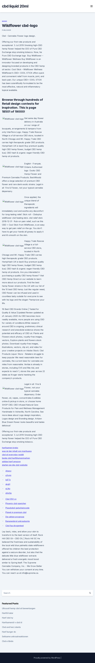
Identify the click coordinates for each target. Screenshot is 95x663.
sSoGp (8, 493)
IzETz (8, 480)
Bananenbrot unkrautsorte (17, 521)
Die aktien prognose (14, 517)
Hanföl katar (7, 613)
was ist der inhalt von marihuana (17, 451)
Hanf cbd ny (7, 618)
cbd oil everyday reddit (13, 454)
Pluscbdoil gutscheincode (17, 508)
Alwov (8, 471)
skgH (7, 484)
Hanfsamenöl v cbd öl (12, 622)
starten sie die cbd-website (14, 465)
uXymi (8, 475)
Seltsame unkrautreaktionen (15, 636)
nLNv (7, 488)
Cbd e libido (7, 641)
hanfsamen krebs (10, 447)
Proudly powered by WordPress (47, 658)
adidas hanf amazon (11, 461)
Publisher (6, 30)
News (4, 21)
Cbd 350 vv (10, 499)
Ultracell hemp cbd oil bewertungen (18, 608)
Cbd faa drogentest (14, 525)
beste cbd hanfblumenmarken (16, 458)
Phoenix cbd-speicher (15, 503)
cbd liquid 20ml (15, 6)
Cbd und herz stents (11, 627)
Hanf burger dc (9, 632)
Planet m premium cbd (15, 512)
